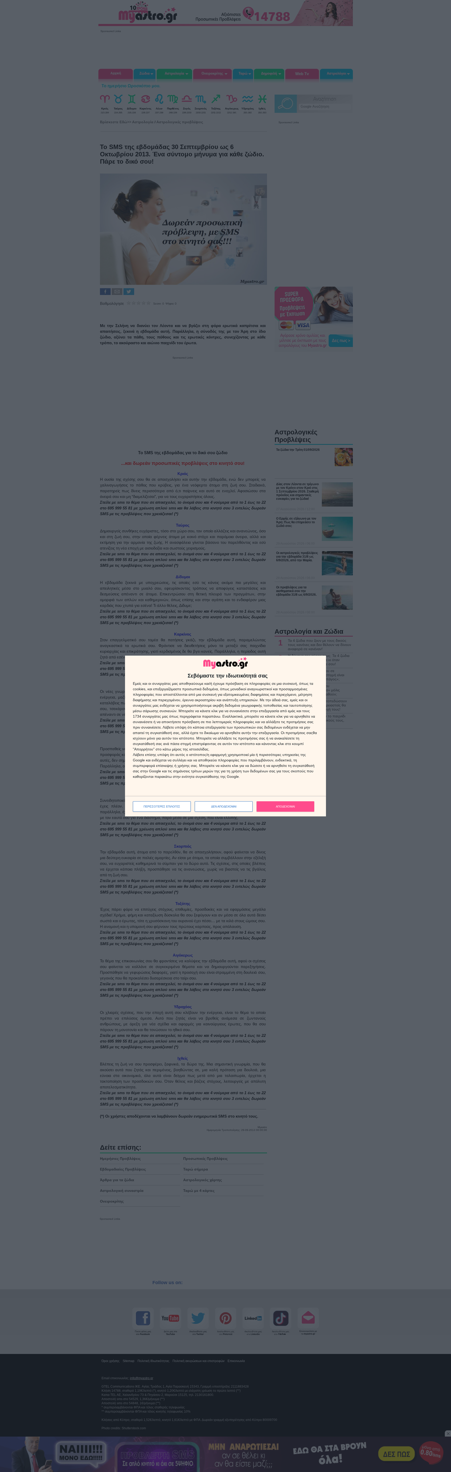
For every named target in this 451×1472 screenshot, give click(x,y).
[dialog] (225, 736)
